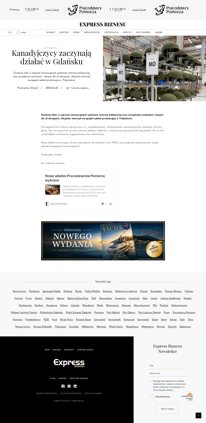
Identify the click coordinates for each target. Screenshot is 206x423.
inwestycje (134, 298)
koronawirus (19, 291)
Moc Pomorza (143, 32)
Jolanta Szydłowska (170, 298)
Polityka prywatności (71, 394)
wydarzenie (147, 327)
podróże (164, 305)
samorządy (143, 319)
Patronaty (69, 350)
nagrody (126, 305)
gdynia (60, 298)
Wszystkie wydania (79, 378)
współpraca (132, 327)
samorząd (129, 319)
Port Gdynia (129, 312)
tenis (190, 319)
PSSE (46, 319)
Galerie (158, 32)
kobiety (188, 298)
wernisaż (101, 327)
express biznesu (173, 291)
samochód (99, 319)
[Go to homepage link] (103, 24)
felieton (189, 291)
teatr (182, 319)
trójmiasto (60, 327)
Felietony (64, 32)
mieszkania (88, 305)
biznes (78, 291)
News (47, 350)
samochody (114, 319)
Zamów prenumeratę (46, 394)
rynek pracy (66, 319)
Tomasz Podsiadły (42, 327)
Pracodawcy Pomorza (184, 312)
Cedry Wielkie (92, 291)
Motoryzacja (111, 32)
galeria (39, 298)
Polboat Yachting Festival (24, 312)
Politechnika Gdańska (51, 312)
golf (93, 298)
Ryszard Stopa (83, 319)
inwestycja (120, 298)
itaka (145, 298)
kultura (64, 305)
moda (100, 305)
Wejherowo (87, 327)
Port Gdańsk (113, 312)
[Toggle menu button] (10, 33)
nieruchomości (142, 305)
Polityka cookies (93, 394)
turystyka (74, 327)
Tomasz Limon (22, 327)
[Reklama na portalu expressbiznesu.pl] (103, 241)
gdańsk (50, 298)
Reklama (57, 350)
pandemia (34, 291)
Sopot (155, 319)
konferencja (25, 305)
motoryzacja (112, 305)
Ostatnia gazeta (85, 350)
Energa (143, 291)
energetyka (156, 291)
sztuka (173, 319)
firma (29, 298)
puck (54, 319)
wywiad (161, 327)
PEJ (155, 305)
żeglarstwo (185, 327)
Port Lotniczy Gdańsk (149, 312)
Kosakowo (51, 305)
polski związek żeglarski (78, 312)
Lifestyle (127, 32)
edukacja (107, 291)
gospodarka (105, 298)
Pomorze (99, 312)
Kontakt (63, 378)
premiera (17, 319)
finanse (18, 298)
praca (167, 312)
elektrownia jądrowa (126, 291)
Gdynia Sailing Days (77, 298)
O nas (52, 378)
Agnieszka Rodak (51, 291)
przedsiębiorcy (33, 319)
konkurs (39, 305)
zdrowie (172, 327)
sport (164, 319)
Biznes (76, 32)
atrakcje (67, 291)
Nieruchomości (92, 32)
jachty (154, 298)
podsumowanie (179, 305)
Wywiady (51, 32)
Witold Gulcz (116, 327)
